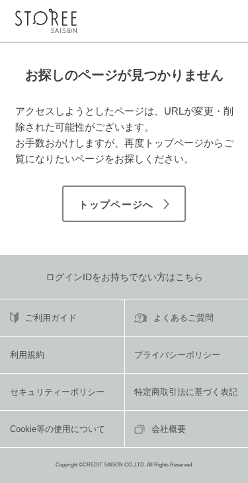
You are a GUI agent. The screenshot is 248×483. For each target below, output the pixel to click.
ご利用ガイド (51, 318)
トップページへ (116, 204)
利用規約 (27, 355)
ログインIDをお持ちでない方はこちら (124, 277)
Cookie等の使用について (57, 429)
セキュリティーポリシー (57, 392)
